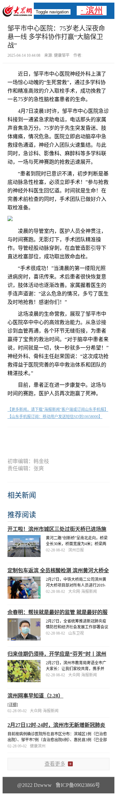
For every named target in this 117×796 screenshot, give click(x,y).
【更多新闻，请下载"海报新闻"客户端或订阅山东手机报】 (57, 409)
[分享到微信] (24, 438)
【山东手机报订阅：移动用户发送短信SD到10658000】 (54, 416)
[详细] (12, 704)
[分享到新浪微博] (47, 438)
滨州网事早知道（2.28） (35, 695)
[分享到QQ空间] (70, 438)
